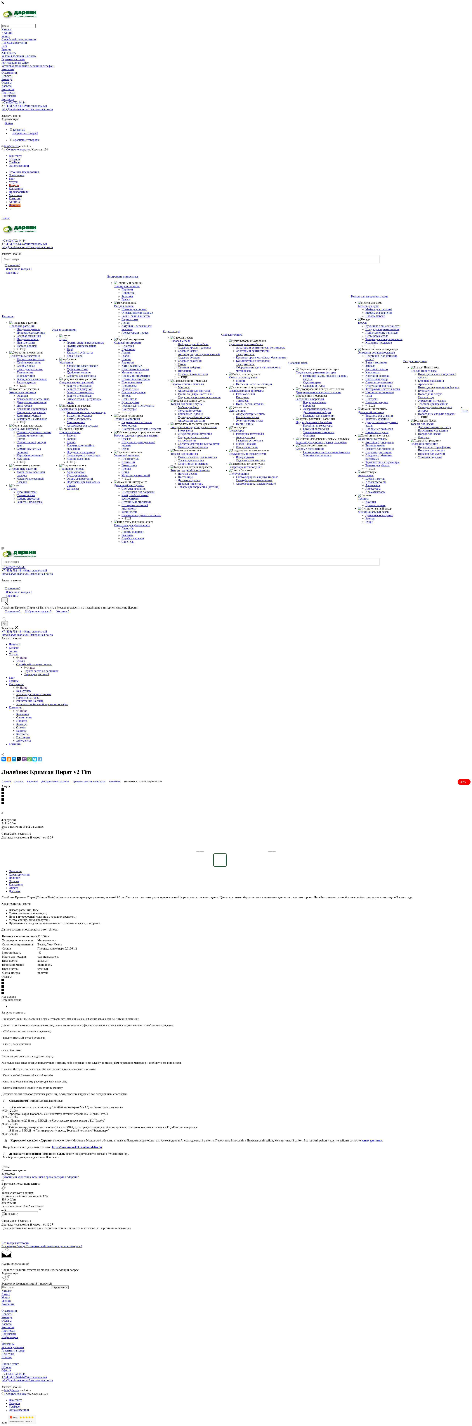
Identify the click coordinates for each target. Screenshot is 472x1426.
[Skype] (34, 759)
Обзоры (6, 1367)
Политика (7, 1353)
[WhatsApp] (29, 759)
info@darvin (11, 146)
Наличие (14, 877)
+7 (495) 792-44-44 (13, 102)
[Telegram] (40, 759)
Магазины (7, 1343)
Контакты (7, 1327)
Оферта (6, 1370)
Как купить (23, 690)
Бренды (6, 1300)
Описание (15, 871)
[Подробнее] (2, 1180)
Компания (22, 714)
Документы (8, 1333)
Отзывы (14, 881)
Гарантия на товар (13, 1350)
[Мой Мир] (14, 759)
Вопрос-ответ (10, 1363)
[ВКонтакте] (3, 759)
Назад (23, 657)
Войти (5, 218)
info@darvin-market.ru (27, 109)
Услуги (20, 661)
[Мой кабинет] (3, 584)
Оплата (13, 887)
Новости (6, 1314)
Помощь (6, 1357)
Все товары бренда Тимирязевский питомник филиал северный (41, 1246)
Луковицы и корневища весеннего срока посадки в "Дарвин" (40, 1177)
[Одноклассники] (9, 759)
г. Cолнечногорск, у (16, 149)
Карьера (6, 1323)
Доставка (14, 891)
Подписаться (60, 1287)
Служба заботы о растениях (41, 671)
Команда (6, 1317)
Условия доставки (12, 1347)
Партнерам (8, 1330)
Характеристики (19, 874)
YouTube (14, 162)
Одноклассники (19, 165)
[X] (19, 759)
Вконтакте (15, 155)
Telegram (14, 159)
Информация (9, 1337)
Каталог (6, 1290)
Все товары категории (15, 1243)
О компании (9, 1310)
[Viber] (24, 759)
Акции (5, 1294)
